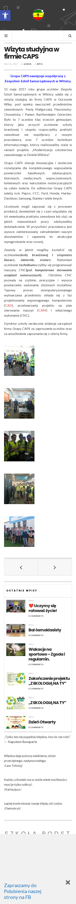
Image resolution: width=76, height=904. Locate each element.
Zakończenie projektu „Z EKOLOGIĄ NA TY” (49, 681)
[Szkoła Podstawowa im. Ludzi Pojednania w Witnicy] (38, 15)
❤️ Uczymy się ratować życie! (43, 608)
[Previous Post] (21, 567)
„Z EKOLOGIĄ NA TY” (47, 702)
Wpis (40, 64)
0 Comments (36, 616)
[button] (5, 15)
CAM (42, 310)
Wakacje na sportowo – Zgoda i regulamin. (47, 654)
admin (27, 64)
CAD (8, 305)
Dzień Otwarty (42, 722)
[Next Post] (55, 567)
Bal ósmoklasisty (45, 630)
